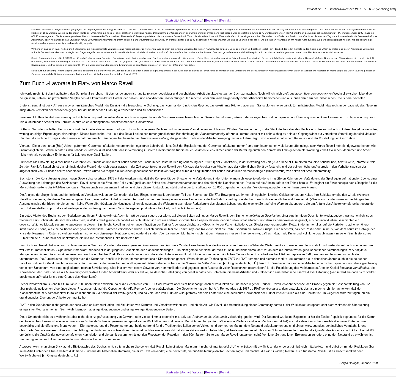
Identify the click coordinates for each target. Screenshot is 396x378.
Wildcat (197, 20)
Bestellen (211, 20)
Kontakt (225, 20)
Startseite (172, 20)
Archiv (185, 20)
